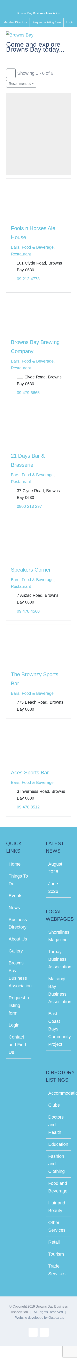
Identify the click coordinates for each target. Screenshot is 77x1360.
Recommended (20, 83)
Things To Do (18, 879)
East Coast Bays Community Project (58, 1029)
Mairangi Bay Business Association (58, 990)
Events (15, 895)
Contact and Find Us (17, 1044)
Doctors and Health (56, 1124)
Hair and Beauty (56, 1206)
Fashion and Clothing (56, 1164)
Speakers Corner (31, 570)
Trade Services (57, 1269)
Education (58, 1144)
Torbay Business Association (58, 959)
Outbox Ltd (56, 1317)
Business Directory (18, 923)
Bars (15, 247)
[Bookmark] (11, 216)
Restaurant (21, 254)
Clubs (54, 1105)
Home (15, 864)
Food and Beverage (57, 1187)
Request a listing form (19, 1005)
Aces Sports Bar (30, 772)
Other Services (57, 1226)
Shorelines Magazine (58, 936)
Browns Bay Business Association (19, 974)
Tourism (56, 1254)
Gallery (16, 951)
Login (14, 1025)
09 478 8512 (28, 807)
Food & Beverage (38, 247)
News (14, 907)
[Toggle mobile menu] (69, 36)
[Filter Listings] (11, 73)
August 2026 (55, 867)
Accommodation (58, 1093)
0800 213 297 (29, 506)
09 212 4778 (28, 278)
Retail (54, 1242)
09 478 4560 (28, 611)
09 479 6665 (28, 392)
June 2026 (53, 887)
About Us (18, 939)
